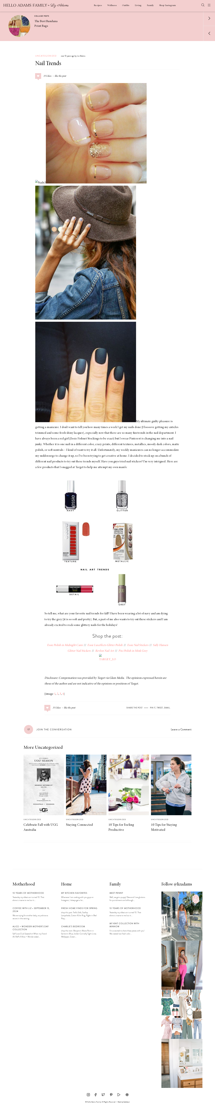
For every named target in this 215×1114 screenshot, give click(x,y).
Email (167, 707)
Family (150, 5)
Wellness (112, 5)
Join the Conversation (50, 729)
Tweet (160, 707)
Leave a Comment (181, 729)
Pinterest (135, 438)
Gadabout (126, 1102)
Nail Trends (48, 64)
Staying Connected (79, 825)
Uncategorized (46, 55)
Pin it (153, 707)
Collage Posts (41, 16)
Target (79, 467)
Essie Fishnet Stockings (85, 438)
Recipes (98, 5)
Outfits (126, 5)
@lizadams (183, 884)
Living (138, 5)
